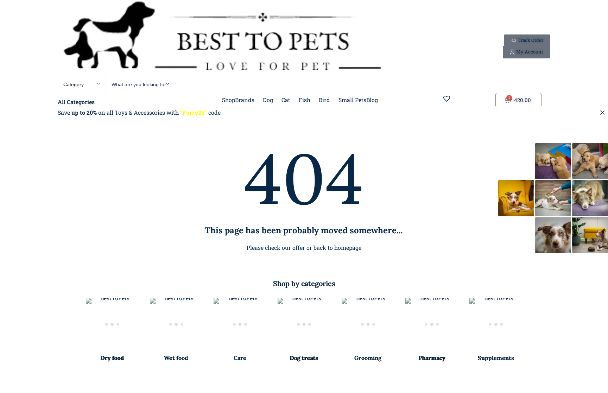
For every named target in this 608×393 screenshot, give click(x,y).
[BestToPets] (222, 38)
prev (70, 330)
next (537, 330)
